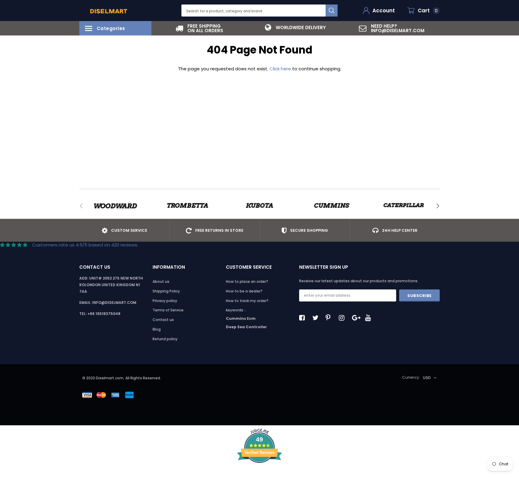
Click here (280, 69)
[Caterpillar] (404, 206)
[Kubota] (259, 206)
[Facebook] (303, 317)
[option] (199, 28)
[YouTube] (369, 317)
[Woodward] (115, 206)
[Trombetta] (187, 206)
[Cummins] (332, 206)
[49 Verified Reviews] (259, 473)
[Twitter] (316, 317)
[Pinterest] (330, 317)
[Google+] (356, 317)
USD (427, 378)
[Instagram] (343, 317)
